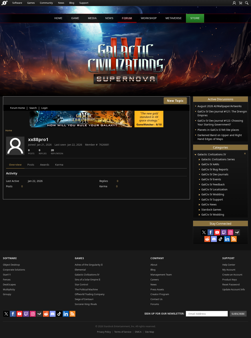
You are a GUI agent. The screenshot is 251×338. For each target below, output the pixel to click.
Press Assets (157, 289)
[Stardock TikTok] (220, 239)
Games (31, 2)
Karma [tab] (59, 164)
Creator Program (159, 294)
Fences (6, 279)
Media (92, 18)
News (61, 2)
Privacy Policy (104, 331)
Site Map (149, 331)
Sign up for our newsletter (164, 313)
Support (83, 2)
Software (17, 2)
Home (58, 18)
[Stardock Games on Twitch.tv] (223, 232)
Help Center (228, 264)
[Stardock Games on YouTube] (217, 232)
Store (195, 18)
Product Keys (229, 279)
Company (157, 258)
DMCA (138, 331)
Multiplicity (9, 289)
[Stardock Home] (4, 3)
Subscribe (238, 313)
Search (33, 107)
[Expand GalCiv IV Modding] (199, 195)
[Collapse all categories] (245, 153)
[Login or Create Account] (234, 3)
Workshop (149, 18)
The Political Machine (86, 289)
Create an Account (232, 274)
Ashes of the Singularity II (89, 264)
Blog (71, 2)
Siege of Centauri (84, 299)
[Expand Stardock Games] (199, 210)
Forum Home (17, 107)
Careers (154, 279)
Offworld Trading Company (90, 294)
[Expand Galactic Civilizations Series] (199, 159)
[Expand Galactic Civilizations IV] (195, 154)
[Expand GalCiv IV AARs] (199, 164)
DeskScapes (9, 284)
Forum (127, 18)
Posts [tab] (30, 164)
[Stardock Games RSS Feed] (233, 239)
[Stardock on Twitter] (204, 232)
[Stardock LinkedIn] (227, 239)
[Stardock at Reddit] (207, 239)
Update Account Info (233, 289)
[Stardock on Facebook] (210, 232)
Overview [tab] (15, 164)
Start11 (7, 274)
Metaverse (174, 18)
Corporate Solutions (14, 269)
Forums (154, 304)
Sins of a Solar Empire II (87, 279)
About (153, 264)
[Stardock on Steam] (237, 232)
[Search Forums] (247, 3)
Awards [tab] (44, 164)
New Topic (175, 101)
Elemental (80, 269)
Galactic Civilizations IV (87, 274)
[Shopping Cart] (240, 3)
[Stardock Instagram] (230, 232)
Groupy (7, 294)
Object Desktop (11, 264)
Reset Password (231, 284)
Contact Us (156, 299)
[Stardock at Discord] (214, 239)
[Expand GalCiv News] (199, 205)
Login (44, 107)
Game (75, 18)
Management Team (161, 274)
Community (46, 2)
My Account (228, 269)
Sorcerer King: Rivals (86, 304)
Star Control (81, 284)
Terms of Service (122, 331)
